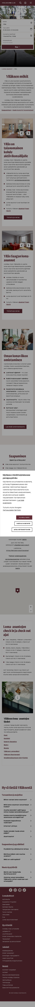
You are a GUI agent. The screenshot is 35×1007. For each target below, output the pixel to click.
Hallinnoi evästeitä (23, 523)
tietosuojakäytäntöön (12, 510)
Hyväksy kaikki (24, 517)
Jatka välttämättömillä (22, 529)
